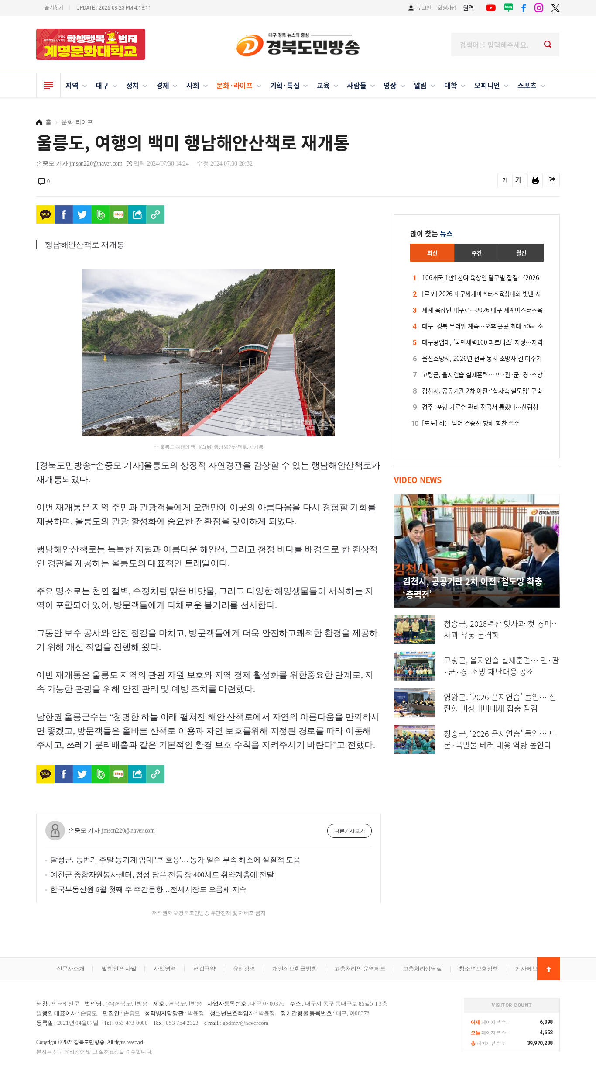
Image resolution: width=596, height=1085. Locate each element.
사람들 (356, 85)
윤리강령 (244, 968)
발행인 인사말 (119, 968)
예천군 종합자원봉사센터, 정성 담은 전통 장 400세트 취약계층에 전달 (162, 875)
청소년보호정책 (478, 968)
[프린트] (535, 180)
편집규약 (204, 968)
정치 (132, 85)
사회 (192, 85)
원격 (468, 7)
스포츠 (527, 85)
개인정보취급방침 (294, 968)
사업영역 (165, 968)
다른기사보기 (349, 831)
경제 (162, 85)
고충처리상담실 (422, 968)
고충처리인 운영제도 (360, 968)
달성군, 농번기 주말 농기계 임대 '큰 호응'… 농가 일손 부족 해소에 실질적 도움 (175, 860)
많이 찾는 (431, 233)
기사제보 (526, 968)
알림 (420, 85)
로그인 (424, 7)
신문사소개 (71, 968)
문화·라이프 (234, 85)
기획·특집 (285, 85)
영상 (390, 85)
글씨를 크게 (518, 180)
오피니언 (487, 85)
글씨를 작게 (505, 180)
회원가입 (447, 7)
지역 (72, 85)
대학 (450, 85)
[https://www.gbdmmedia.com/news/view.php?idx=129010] (155, 214)
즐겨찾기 (54, 7)
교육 (323, 85)
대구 (102, 85)
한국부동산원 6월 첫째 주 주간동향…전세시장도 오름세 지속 (148, 889)
